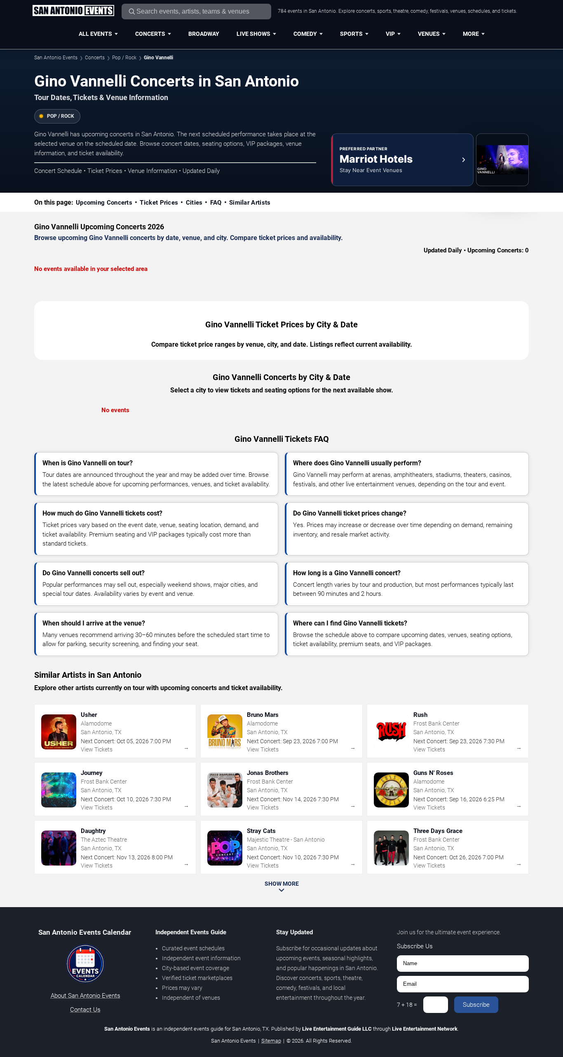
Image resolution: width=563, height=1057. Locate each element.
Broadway (203, 33)
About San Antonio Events (85, 995)
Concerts (150, 33)
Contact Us (85, 1009)
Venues (429, 33)
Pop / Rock (124, 58)
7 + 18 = (407, 1004)
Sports (351, 33)
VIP (390, 33)
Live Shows (253, 33)
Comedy (305, 33)
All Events (95, 33)
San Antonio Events (55, 58)
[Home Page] (73, 11)
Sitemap (271, 1041)
